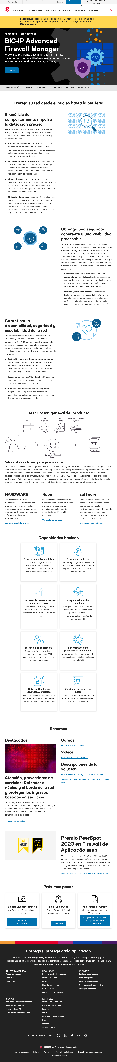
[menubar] (58, 2)
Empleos (45, 1009)
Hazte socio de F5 (13, 1009)
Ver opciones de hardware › (17, 523)
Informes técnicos (49, 978)
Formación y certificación (52, 992)
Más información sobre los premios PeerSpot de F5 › (85, 873)
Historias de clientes (50, 985)
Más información (28, 24)
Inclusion (46, 1013)
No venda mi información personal (90, 1052)
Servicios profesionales (88, 981)
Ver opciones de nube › (52, 520)
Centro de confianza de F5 (53, 1005)
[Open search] (111, 10)
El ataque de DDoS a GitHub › (74, 757)
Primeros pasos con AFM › (73, 745)
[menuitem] (13, 2)
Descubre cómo (77, 961)
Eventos (45, 1023)
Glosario (45, 981)
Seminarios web (48, 989)
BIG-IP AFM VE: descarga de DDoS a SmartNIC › (83, 774)
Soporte (60, 2)
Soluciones (10, 981)
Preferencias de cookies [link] (58, 1056)
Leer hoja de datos (16, 821)
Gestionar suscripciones (88, 974)
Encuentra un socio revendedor (19, 1002)
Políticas (36, 1052)
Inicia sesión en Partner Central (19, 1013)
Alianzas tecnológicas (15, 1005)
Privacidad (47, 1052)
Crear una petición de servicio (90, 985)
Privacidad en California (64, 1052)
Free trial (12, 70)
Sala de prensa (48, 1027)
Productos (10, 978)
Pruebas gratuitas (13, 974)
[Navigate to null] (30, 758)
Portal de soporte (85, 978)
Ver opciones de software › (92, 523)
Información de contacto (52, 1002)
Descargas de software (87, 989)
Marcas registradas (22, 1052)
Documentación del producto (54, 974)
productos (11, 34)
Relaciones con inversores (53, 1016)
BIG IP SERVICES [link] (28, 34)
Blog (44, 1020)
